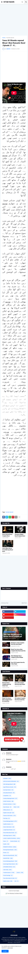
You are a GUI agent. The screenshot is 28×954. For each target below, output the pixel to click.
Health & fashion (8, 824)
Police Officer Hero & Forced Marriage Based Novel (7, 550)
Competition (7, 795)
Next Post (24, 603)
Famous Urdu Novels (9, 815)
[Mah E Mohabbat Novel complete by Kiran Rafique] (6, 657)
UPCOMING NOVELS (9, 866)
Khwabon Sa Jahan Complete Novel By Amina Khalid (17, 643)
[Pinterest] (13, 517)
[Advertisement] (14, 20)
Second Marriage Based (10, 861)
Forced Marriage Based (10, 821)
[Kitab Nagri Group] (20, 617)
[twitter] (20, 611)
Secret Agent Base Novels (10, 864)
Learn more (10, 947)
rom (16, 881)
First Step (6, 818)
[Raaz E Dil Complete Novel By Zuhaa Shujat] (6, 664)
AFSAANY (7, 778)
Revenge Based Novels (10, 849)
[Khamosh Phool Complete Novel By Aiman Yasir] (7, 678)
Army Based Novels (8, 792)
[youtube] (8, 614)
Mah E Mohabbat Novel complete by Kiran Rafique (17, 656)
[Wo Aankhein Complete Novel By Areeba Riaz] (20, 693)
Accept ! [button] (5, 951)
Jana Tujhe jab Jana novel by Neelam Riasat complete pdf (13, 635)
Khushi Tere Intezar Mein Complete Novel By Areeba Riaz (18, 650)
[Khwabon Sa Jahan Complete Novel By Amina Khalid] (6, 644)
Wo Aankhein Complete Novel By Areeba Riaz (20, 698)
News (5, 841)
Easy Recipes (7, 807)
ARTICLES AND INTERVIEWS (11, 781)
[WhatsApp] (10, 517)
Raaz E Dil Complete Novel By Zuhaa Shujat (18, 663)
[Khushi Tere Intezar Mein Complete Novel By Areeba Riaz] (6, 651)
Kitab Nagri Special (9, 835)
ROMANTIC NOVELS (9, 846)
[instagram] (20, 614)
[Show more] (19, 517)
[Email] (16, 517)
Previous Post (5, 603)
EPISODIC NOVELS (9, 804)
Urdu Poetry (7, 869)
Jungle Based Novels (9, 829)
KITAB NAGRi (9, 2)
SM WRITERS (7, 858)
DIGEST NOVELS (8, 801)
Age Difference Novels (9, 787)
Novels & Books (14, 841)
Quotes (6, 844)
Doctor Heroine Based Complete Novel (7, 535)
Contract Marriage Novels (10, 798)
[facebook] (8, 611)
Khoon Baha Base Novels (9, 832)
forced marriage (7, 875)
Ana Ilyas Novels (8, 789)
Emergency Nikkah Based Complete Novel (20, 535)
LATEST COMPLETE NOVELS (11, 838)
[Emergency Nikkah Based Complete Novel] (20, 529)
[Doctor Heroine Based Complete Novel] (7, 529)
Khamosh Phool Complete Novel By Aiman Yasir (6, 684)
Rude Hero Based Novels (10, 855)
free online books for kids (10, 878)
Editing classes (7, 809)
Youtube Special (10, 37)
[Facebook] (3, 517)
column (20, 872)
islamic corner (7, 881)
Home (3, 37)
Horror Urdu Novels (8, 827)
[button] (2, 2)
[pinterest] (8, 617)
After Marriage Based (9, 784)
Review (6, 852)
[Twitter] (6, 517)
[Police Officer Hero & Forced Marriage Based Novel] (7, 543)
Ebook (16, 807)
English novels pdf (8, 812)
